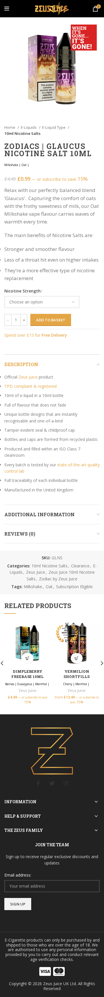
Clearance (80, 566)
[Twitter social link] (52, 783)
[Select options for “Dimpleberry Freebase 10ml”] (28, 658)
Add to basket (50, 320)
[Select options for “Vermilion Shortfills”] (77, 658)
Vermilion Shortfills (77, 674)
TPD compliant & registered (30, 386)
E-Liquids (29, 127)
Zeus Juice (28, 377)
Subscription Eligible (74, 586)
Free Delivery (54, 335)
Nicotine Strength (22, 291)
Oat (49, 586)
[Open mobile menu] (6, 8)
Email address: (17, 875)
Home (10, 127)
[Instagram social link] (66, 783)
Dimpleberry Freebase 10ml (27, 674)
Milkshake (33, 586)
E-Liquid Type (54, 127)
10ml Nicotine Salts (22, 133)
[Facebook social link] (38, 783)
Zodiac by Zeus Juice (58, 579)
